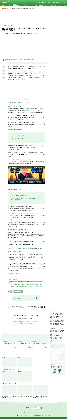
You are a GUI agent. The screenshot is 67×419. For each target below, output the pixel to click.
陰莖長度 (26, 99)
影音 (22, 5)
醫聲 (36, 5)
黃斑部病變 (53, 358)
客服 (22, 415)
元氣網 (5, 25)
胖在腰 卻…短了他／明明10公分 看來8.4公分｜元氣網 (22, 318)
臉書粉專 (24, 72)
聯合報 (35, 2)
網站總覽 (50, 415)
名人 (52, 5)
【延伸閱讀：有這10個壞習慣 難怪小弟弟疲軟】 (19, 102)
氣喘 (57, 358)
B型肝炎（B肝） (54, 354)
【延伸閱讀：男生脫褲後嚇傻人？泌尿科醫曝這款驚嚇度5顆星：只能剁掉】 (25, 248)
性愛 (49, 5)
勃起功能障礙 (30, 254)
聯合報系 (39, 415)
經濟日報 (40, 2)
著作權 (32, 415)
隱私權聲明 (35, 415)
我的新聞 (59, 2)
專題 (55, 5)
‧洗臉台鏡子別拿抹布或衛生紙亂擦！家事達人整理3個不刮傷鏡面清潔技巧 (26, 286)
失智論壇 (11, 5)
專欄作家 (45, 412)
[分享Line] (3, 70)
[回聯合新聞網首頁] (3, 3)
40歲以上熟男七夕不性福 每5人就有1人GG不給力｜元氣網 (23, 323)
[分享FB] (3, 67)
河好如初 (44, 2)
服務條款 (29, 415)
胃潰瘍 (59, 356)
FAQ (20, 415)
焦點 (3, 5)
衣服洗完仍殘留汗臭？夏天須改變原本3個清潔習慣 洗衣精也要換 (20, 8)
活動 (59, 5)
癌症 (45, 5)
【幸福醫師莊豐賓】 (29, 108)
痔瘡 (61, 351)
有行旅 (52, 2)
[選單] (64, 2)
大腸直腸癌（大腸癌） (55, 351)
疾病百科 (34, 412)
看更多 (63, 310)
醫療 (15, 5)
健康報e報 (28, 407)
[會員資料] (62, 2)
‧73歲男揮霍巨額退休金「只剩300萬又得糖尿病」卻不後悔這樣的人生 (25, 284)
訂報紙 (43, 415)
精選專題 (30, 412)
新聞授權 (25, 415)
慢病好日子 (40, 5)
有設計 (48, 2)
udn (3, 25)
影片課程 (4, 341)
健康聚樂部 (26, 412)
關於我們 (46, 415)
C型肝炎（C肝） (54, 356)
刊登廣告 (17, 415)
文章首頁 (41, 412)
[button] (64, 5)
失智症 (61, 353)
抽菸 (15, 66)
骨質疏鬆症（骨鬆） (54, 353)
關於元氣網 (22, 412)
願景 (56, 2)
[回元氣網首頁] (6, 2)
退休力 (28, 5)
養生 (6, 5)
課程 (25, 5)
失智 (32, 5)
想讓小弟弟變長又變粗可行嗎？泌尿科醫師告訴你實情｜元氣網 (24, 321)
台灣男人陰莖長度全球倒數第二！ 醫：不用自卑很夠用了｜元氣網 (24, 315)
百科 (18, 5)
